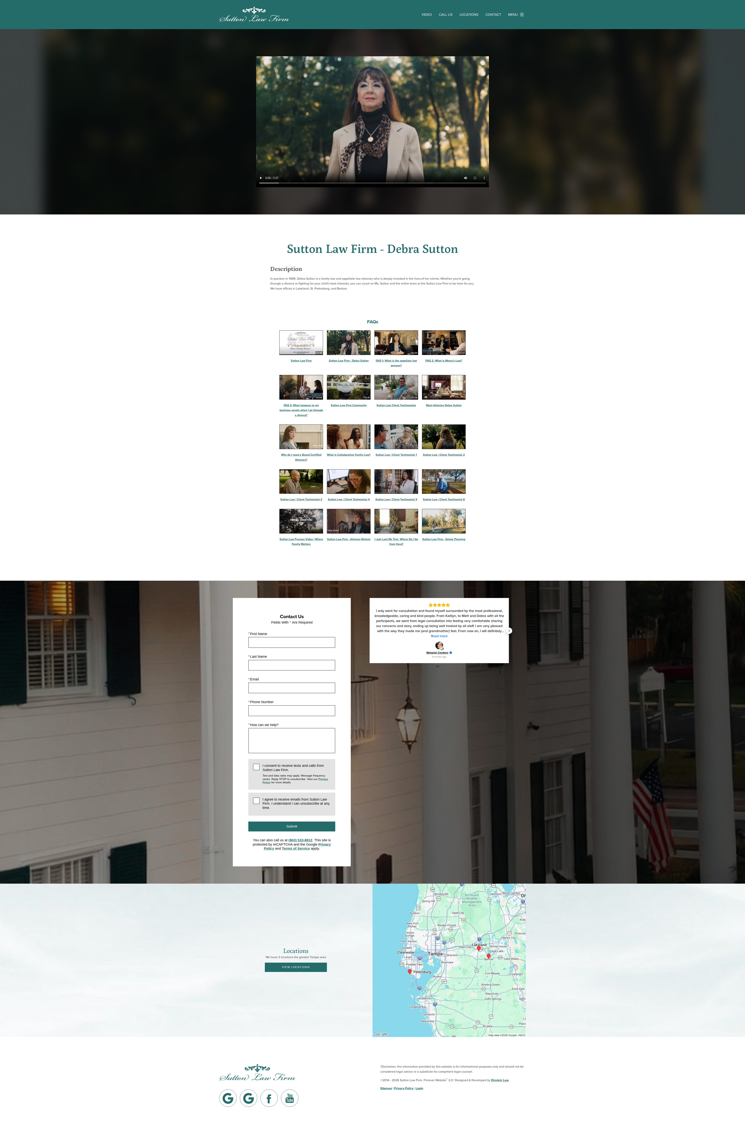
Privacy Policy (403, 1088)
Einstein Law (500, 1080)
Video (427, 14)
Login (419, 1088)
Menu (513, 14)
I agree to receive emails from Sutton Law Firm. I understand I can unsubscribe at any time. (296, 803)
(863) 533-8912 (300, 840)
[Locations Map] (449, 960)
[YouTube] (289, 1098)
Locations (469, 14)
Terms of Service (296, 848)
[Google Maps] (228, 1098)
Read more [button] (439, 635)
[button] (369, 631)
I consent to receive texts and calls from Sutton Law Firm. (295, 774)
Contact (493, 14)
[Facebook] (269, 1098)
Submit (291, 826)
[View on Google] (439, 645)
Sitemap (386, 1088)
